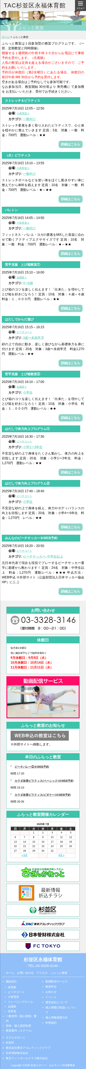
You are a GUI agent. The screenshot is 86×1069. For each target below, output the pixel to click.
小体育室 (13, 996)
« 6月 (24, 855)
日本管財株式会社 (17, 1053)
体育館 (12, 987)
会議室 (12, 1006)
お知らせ (51, 991)
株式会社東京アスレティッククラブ (28, 1047)
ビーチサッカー (34, 556)
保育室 (12, 1011)
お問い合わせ (25, 972)
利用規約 (51, 1022)
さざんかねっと (15, 1037)
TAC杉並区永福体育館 (35, 5)
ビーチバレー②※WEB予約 (32, 766)
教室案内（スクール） (20, 1030)
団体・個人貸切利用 (18, 1025)
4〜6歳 (28, 283)
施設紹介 (11, 981)
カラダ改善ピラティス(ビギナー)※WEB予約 (43, 794)
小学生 (28, 392)
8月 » (61, 855)
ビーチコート (16, 992)
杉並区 (10, 1042)
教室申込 (51, 986)
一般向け (29, 119)
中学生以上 (55, 556)
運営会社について (56, 1002)
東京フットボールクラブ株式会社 (27, 1058)
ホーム (10, 972)
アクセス (42, 972)
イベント (51, 997)
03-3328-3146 (47, 966)
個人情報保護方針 (56, 1017)
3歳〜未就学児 (33, 337)
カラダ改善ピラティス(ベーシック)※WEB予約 (44, 780)
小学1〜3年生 (33, 447)
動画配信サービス (56, 981)
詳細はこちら (70, 144)
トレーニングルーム (20, 1001)
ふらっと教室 (59, 972)
